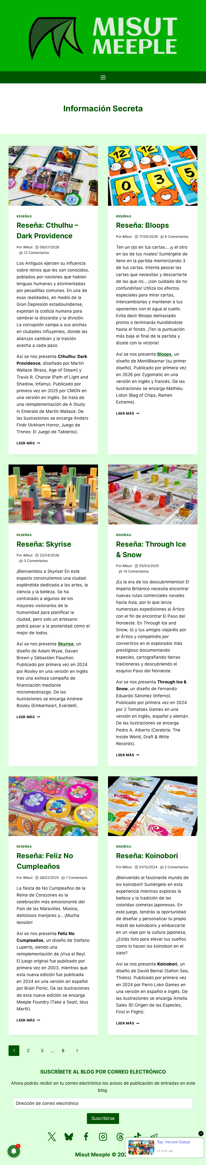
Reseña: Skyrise (44, 544)
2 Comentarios (176, 867)
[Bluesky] (68, 1136)
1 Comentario (76, 878)
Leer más (28, 443)
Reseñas (24, 216)
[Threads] (120, 1136)
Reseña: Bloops (142, 225)
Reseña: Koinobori (147, 855)
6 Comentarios (176, 237)
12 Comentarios (36, 253)
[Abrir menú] (103, 77)
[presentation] (53, 176)
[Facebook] (85, 1136)
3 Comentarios (36, 561)
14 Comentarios (136, 571)
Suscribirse (103, 1118)
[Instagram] (103, 1136)
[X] (51, 1136)
